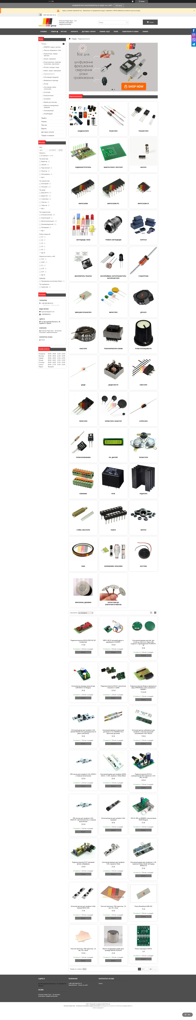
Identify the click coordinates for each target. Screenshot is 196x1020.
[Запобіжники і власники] (113, 550)
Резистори (113, 131)
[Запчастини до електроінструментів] (113, 587)
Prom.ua (107, 1004)
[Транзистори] (143, 115)
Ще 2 (42, 208)
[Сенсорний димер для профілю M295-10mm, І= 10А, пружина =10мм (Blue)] (113, 761)
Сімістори (143, 385)
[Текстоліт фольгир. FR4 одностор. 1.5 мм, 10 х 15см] (113, 893)
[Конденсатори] (83, 115)
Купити (83, 652)
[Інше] (83, 550)
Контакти (118, 5)
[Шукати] (127, 22)
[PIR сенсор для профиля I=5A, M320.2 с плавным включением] (83, 761)
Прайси (44, 118)
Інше (83, 566)
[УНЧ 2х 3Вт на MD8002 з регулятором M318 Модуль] (143, 805)
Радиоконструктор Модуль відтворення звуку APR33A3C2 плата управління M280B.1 (143, 687)
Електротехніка (48, 95)
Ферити (143, 530)
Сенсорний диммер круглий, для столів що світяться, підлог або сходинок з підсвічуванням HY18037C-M (143, 643)
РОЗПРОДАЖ (48, 114)
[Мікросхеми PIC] (113, 188)
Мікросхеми (83, 203)
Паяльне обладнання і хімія (52, 50)
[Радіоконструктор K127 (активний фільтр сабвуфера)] (83, 849)
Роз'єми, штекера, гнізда (51, 67)
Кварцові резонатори (83, 312)
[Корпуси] (143, 224)
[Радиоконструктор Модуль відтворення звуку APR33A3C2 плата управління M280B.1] (143, 673)
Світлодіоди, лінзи (83, 240)
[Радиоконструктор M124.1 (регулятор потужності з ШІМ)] (113, 673)
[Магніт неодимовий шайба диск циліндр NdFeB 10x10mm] (113, 936)
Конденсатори (83, 131)
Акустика (143, 566)
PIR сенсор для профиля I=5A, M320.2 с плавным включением (83, 775)
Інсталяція (47, 92)
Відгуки (43, 128)
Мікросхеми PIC (113, 203)
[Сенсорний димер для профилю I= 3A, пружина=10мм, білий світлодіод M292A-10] (143, 849)
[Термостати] (143, 442)
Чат (189, 1014)
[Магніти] (143, 151)
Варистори (113, 312)
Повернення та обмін (130, 31)
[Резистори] (113, 115)
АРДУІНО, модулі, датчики (52, 47)
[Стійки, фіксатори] (83, 514)
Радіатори (143, 493)
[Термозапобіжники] (83, 442)
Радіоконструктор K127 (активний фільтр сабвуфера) (83, 863)
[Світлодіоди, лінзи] (83, 224)
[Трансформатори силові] (113, 333)
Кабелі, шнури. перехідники (52, 70)
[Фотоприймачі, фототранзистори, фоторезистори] (113, 260)
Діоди (83, 385)
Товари (53, 31)
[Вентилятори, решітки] (83, 260)
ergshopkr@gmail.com (48, 311)
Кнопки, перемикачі (50, 59)
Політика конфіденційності (124, 1006)
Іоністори (83, 348)
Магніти (143, 167)
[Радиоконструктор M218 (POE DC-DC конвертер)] (83, 627)
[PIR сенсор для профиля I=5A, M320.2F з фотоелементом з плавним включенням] (83, 805)
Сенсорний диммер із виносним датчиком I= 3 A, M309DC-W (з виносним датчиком (113, 731)
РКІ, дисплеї (113, 457)
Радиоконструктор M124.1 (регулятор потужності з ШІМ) (113, 687)
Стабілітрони (143, 276)
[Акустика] (143, 550)
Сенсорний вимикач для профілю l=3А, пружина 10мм (113, 863)
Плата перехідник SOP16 (143, 949)
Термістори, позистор (113, 421)
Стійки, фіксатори (83, 530)
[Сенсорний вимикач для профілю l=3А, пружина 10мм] (113, 849)
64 (150, 969)
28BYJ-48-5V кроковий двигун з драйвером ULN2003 (113, 641)
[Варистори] (113, 296)
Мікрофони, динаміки (83, 602)
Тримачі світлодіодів (113, 240)
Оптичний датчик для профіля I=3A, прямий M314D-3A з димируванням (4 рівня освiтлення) (83, 731)
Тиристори (83, 421)
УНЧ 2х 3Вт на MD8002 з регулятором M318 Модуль (143, 819)
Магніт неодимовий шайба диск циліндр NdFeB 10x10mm (113, 949)
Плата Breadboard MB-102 (143, 906)
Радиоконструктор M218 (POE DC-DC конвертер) (83, 641)
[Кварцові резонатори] (83, 296)
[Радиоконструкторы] (83, 151)
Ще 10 (43, 253)
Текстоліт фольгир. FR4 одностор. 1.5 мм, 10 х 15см (113, 907)
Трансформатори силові (113, 348)
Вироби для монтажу (50, 102)
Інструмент (47, 99)
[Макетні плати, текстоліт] (113, 151)
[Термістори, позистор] (113, 405)
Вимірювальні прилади (51, 80)
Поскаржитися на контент (108, 1006)
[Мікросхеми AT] (143, 188)
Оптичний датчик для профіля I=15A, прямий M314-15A (83, 907)
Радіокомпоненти (49, 74)
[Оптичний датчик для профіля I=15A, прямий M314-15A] (83, 893)
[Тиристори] (83, 405)
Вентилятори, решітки (83, 276)
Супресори (143, 421)
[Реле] (113, 478)
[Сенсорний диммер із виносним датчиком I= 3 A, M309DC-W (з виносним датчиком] (113, 717)
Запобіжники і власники (113, 566)
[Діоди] (83, 369)
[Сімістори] (143, 369)
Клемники (83, 493)
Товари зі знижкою (47, 135)
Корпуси (143, 240)
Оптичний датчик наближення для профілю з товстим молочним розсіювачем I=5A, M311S (143, 731)
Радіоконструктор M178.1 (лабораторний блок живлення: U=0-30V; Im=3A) (143, 775)
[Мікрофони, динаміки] (83, 587)
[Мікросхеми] (83, 188)
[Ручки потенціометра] (143, 333)
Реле (113, 493)
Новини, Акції (105, 31)
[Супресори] (143, 405)
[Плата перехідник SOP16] (143, 936)
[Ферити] (143, 514)
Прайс (116, 31)
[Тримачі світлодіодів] (113, 224)
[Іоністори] (83, 333)
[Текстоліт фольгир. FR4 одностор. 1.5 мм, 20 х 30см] (83, 936)
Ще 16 (43, 275)
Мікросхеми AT (143, 203)
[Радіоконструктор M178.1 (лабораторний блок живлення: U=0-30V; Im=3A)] (143, 761)
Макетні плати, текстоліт (113, 167)
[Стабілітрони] (143, 260)
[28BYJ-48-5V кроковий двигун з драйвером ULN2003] (113, 627)
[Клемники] (83, 478)
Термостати (143, 457)
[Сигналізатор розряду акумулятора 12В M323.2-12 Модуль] (83, 673)
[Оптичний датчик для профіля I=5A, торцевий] (113, 805)
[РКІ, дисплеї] (113, 442)
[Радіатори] (143, 478)
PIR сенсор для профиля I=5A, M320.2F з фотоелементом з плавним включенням (83, 819)
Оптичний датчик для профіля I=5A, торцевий (113, 819)
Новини (44, 121)
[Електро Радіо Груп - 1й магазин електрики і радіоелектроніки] (47, 22)
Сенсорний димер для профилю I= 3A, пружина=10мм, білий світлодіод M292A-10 (143, 863)
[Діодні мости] (113, 369)
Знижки (145, 31)
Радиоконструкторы (83, 167)
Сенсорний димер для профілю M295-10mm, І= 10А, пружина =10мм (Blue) (113, 775)
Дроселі (143, 312)
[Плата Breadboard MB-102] (143, 893)
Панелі (113, 530)
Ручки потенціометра (143, 348)
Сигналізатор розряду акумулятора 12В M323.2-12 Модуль (83, 687)
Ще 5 (42, 177)
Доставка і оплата (89, 31)
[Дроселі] (143, 296)
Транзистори (143, 131)
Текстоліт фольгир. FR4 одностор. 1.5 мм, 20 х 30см (83, 949)
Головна (43, 31)
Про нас (64, 31)
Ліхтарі (46, 84)
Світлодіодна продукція (51, 77)
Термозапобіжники (83, 457)
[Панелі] (113, 514)
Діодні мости (113, 385)
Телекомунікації (49, 110)
